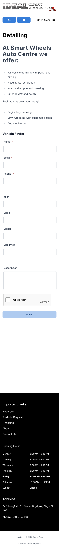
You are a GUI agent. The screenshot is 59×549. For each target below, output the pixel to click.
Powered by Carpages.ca (29, 543)
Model (7, 228)
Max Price (9, 244)
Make (6, 212)
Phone (8, 173)
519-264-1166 (21, 517)
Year (6, 196)
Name (8, 141)
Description (10, 267)
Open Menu (44, 20)
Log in (19, 537)
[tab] (11, 447)
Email (7, 157)
